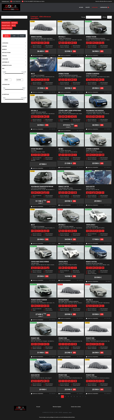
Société (88, 7)
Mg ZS (13, 25)
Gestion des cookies (76, 406)
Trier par (83, 17)
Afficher (104, 17)
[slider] (4, 73)
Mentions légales (57, 406)
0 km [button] (14, 35)
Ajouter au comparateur (38, 55)
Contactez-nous (5, 1)
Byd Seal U (14, 22)
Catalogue (95, 7)
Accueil (81, 7)
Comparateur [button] (104, 7)
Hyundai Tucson (6, 25)
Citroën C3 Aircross (6, 28)
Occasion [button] (22, 35)
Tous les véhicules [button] (6, 36)
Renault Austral (6, 22)
